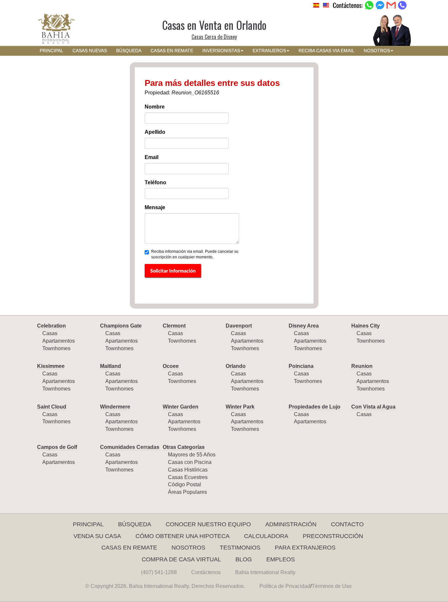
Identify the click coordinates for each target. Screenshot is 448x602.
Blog (243, 559)
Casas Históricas (188, 469)
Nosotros (188, 547)
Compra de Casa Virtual (181, 559)
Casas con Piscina (190, 462)
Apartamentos (58, 341)
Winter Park (240, 407)
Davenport (239, 326)
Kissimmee (51, 366)
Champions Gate (121, 326)
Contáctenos (206, 572)
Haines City (365, 326)
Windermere (115, 407)
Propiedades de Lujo (314, 407)
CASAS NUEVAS (89, 50)
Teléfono (155, 182)
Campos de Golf (57, 447)
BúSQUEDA (128, 50)
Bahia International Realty (265, 572)
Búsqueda (134, 524)
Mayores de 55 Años (191, 454)
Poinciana (301, 366)
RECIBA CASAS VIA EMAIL (326, 50)
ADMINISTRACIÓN (290, 524)
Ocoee (171, 366)
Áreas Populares (187, 492)
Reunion (362, 366)
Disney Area (304, 326)
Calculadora (266, 536)
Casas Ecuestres (188, 477)
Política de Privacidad (284, 586)
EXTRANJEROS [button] (269, 50)
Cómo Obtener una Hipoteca (182, 536)
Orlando (236, 366)
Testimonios (240, 547)
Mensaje (155, 207)
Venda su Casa (97, 536)
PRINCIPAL (51, 50)
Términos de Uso (332, 586)
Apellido (155, 132)
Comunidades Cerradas (129, 447)
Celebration (51, 326)
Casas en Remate (129, 547)
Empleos (280, 559)
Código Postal (184, 484)
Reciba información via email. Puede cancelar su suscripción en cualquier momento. (194, 254)
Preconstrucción (333, 536)
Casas (49, 333)
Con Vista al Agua (373, 407)
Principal (88, 524)
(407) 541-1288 (159, 572)
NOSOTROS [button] (377, 50)
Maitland (110, 366)
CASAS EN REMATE (172, 50)
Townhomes (56, 348)
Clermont (174, 326)
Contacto (347, 524)
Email (151, 157)
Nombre (155, 107)
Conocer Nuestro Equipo (208, 524)
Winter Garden (180, 407)
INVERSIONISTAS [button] (221, 50)
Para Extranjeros (305, 547)
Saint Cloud (51, 407)
